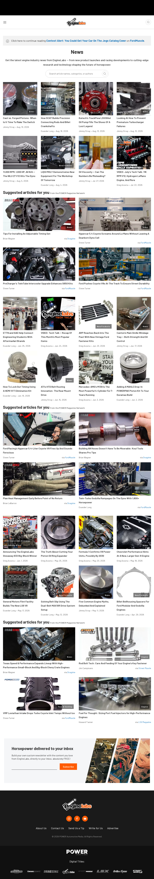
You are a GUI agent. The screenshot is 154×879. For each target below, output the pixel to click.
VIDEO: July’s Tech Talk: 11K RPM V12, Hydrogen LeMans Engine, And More (132, 175)
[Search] (104, 73)
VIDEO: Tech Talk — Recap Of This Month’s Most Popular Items (56, 336)
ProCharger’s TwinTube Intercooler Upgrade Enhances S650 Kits (38, 283)
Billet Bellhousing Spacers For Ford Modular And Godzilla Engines (133, 605)
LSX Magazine (144, 722)
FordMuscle (137, 40)
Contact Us (57, 828)
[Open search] (148, 22)
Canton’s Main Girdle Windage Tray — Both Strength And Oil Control (132, 336)
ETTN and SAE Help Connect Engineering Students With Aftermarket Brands (18, 336)
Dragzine (71, 238)
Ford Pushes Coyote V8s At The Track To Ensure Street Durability (114, 283)
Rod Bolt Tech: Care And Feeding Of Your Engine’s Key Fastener (113, 663)
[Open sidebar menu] (5, 22)
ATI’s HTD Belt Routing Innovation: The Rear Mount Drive (56, 390)
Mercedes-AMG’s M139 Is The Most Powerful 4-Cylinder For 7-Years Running (96, 390)
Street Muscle (145, 668)
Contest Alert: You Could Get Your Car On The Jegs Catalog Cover (86, 40)
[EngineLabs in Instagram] (69, 818)
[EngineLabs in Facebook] (77, 818)
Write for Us (96, 828)
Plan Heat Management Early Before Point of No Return (32, 498)
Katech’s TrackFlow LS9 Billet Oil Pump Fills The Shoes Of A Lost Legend (95, 122)
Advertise (112, 828)
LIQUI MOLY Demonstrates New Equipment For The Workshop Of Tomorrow (57, 175)
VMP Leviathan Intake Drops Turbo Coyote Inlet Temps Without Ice (39, 713)
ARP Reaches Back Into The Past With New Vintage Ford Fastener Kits (94, 336)
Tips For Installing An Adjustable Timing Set (26, 233)
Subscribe (68, 766)
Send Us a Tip (76, 828)
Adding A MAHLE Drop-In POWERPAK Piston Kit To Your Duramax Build (133, 390)
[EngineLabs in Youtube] (85, 818)
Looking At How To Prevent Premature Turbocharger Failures (131, 122)
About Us (41, 828)
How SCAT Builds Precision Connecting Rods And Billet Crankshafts (55, 122)
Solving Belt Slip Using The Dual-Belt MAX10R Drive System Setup (58, 605)
